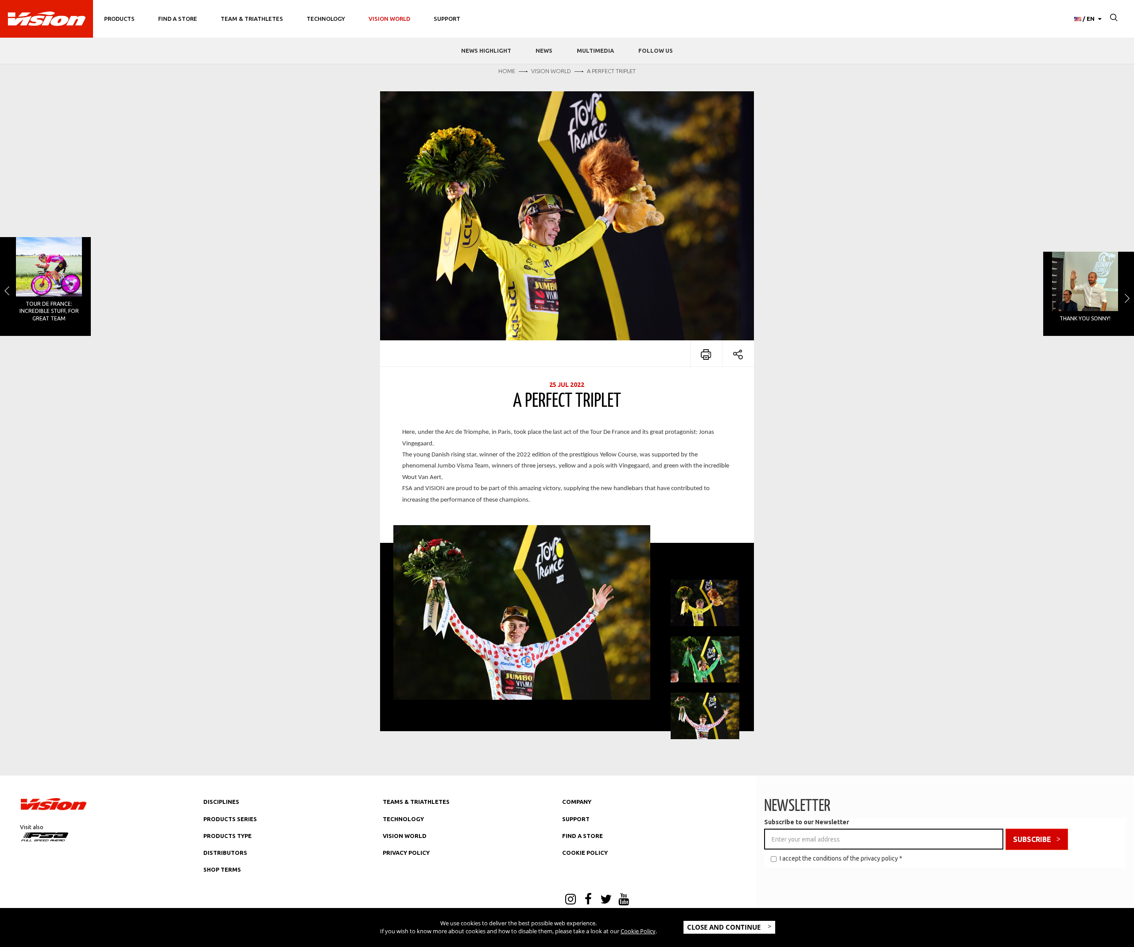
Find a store (177, 19)
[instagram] (570, 900)
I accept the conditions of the (841, 858)
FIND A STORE (582, 836)
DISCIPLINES (221, 802)
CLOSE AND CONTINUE (724, 927)
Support (447, 19)
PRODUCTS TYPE (227, 836)
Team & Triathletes (252, 19)
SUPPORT (576, 819)
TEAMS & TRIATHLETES (416, 802)
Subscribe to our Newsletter (806, 822)
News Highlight (486, 50)
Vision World (389, 19)
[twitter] (606, 900)
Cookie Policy (638, 931)
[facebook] (588, 900)
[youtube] (624, 900)
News (544, 50)
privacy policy (879, 858)
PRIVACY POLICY (406, 853)
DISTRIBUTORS (225, 853)
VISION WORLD (405, 836)
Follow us (655, 50)
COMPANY (576, 802)
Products (119, 19)
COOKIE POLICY (585, 853)
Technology (326, 19)
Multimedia (595, 50)
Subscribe (1032, 839)
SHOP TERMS (222, 869)
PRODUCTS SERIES (230, 819)
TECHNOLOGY (403, 819)
